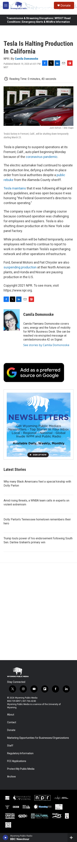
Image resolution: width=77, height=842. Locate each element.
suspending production (20, 267)
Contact (11, 722)
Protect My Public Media (20, 769)
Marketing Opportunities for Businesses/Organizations (38, 738)
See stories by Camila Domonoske (46, 345)
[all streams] (72, 837)
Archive (11, 776)
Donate (66, 5)
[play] (5, 837)
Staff (10, 745)
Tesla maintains (15, 188)
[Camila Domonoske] (12, 320)
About (10, 714)
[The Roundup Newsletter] (38, 424)
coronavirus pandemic (41, 157)
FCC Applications (16, 761)
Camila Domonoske (26, 58)
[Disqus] (38, 611)
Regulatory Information (20, 753)
